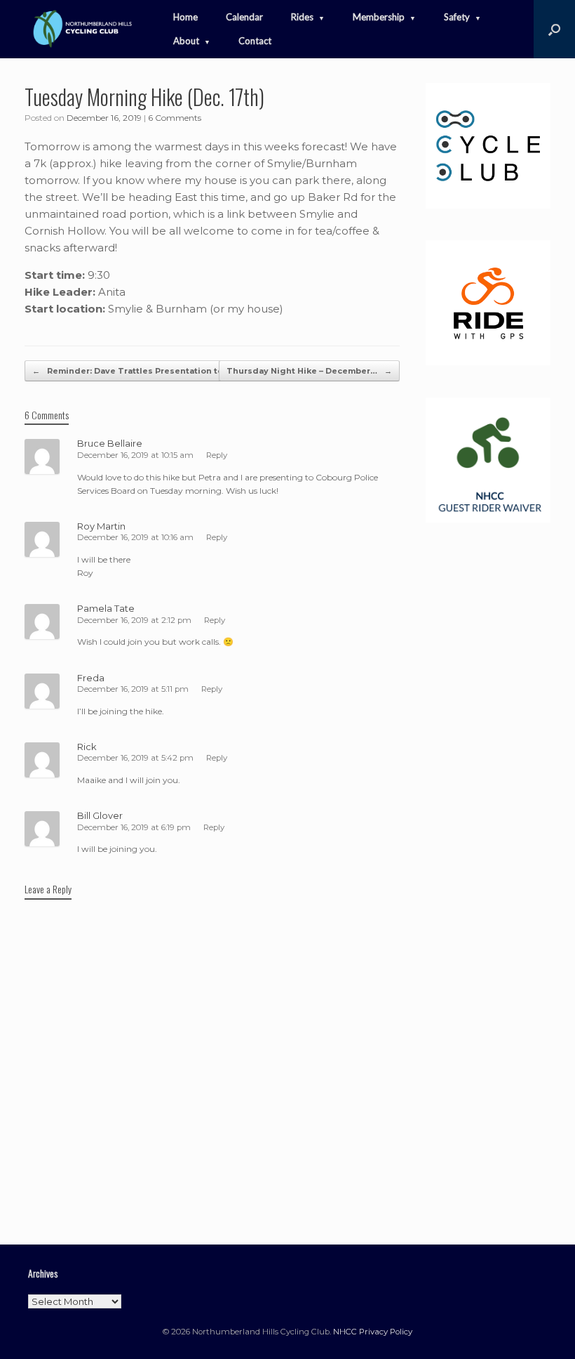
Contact (254, 40)
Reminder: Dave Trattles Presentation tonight (139, 371)
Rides (302, 16)
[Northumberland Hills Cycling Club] (81, 29)
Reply (216, 455)
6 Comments (174, 117)
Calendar (244, 16)
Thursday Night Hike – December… (309, 371)
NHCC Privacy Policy (372, 1332)
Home (185, 16)
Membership (379, 16)
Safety (457, 16)
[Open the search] (554, 29)
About (186, 40)
